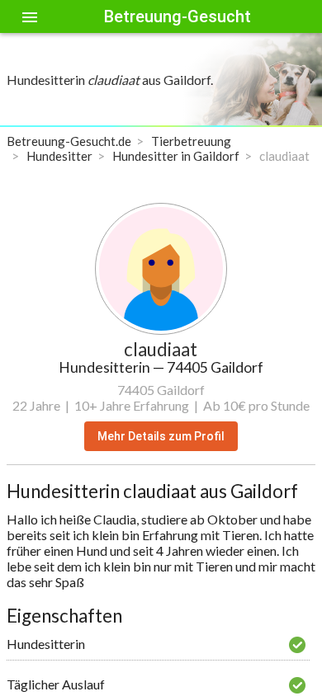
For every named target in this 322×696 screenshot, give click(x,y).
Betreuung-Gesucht (177, 16)
